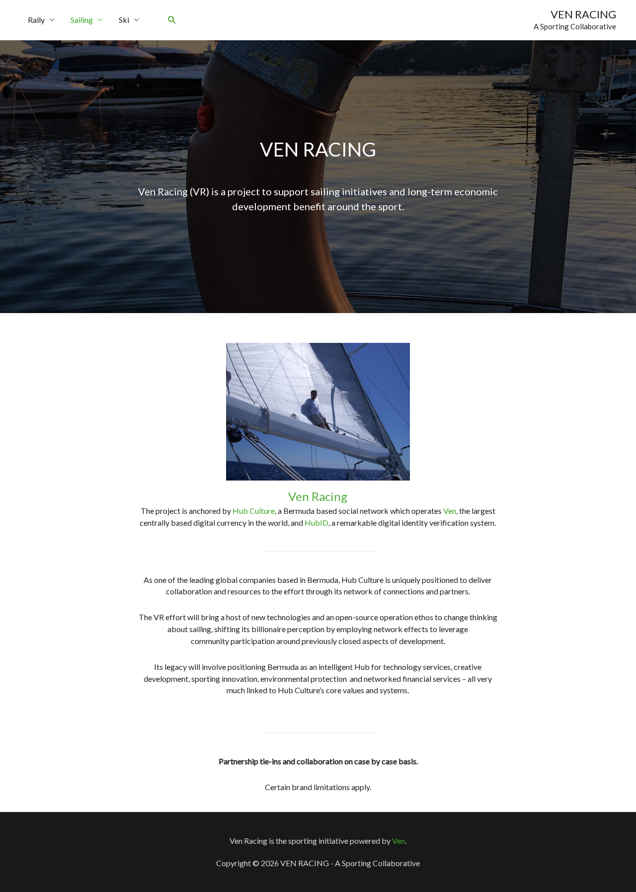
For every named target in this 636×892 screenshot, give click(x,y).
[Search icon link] (172, 20)
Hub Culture (254, 510)
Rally (36, 19)
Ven (449, 510)
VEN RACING (583, 14)
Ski (124, 19)
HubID (316, 522)
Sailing (82, 19)
